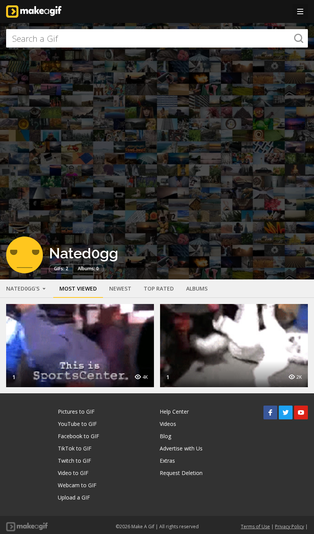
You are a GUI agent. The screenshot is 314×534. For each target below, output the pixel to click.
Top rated (159, 288)
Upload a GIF (74, 497)
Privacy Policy (289, 526)
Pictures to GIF (76, 411)
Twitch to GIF (74, 460)
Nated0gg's (23, 288)
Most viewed (78, 288)
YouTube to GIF (77, 423)
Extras (167, 460)
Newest (120, 288)
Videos (168, 423)
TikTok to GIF (75, 448)
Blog (165, 436)
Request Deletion (181, 472)
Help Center (174, 411)
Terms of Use (255, 526)
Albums (197, 288)
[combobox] (157, 38)
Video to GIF (73, 472)
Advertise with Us (181, 448)
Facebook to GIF (78, 436)
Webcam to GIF (77, 485)
